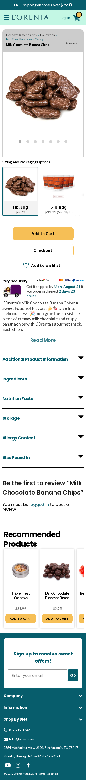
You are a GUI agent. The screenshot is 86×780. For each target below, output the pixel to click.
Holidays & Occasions (21, 35)
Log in (65, 17)
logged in (39, 504)
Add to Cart (43, 233)
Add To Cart (21, 618)
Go (73, 675)
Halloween (47, 35)
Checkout (42, 250)
